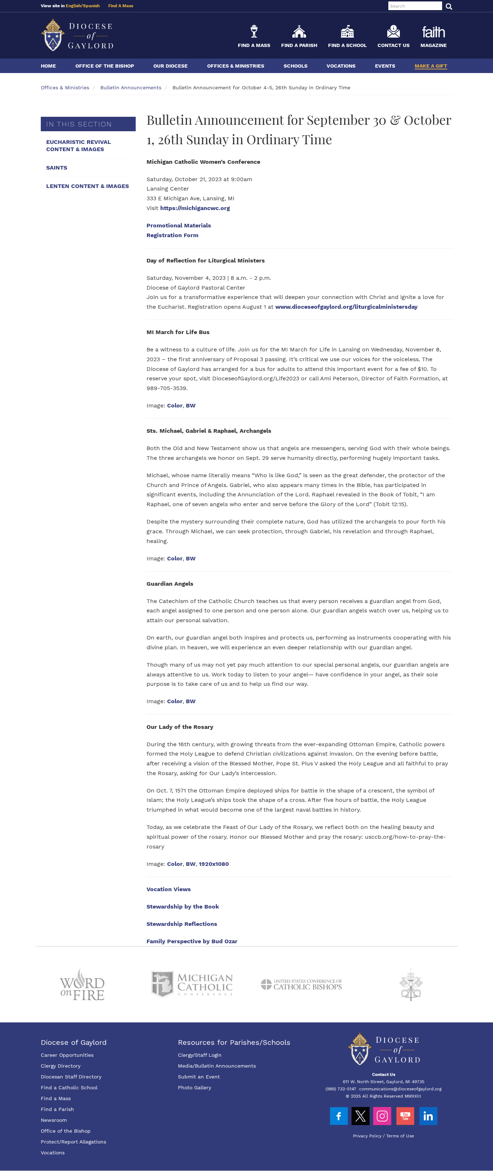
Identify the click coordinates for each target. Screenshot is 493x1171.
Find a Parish (299, 45)
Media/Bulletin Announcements (217, 1066)
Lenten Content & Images (87, 186)
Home (48, 66)
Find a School (347, 45)
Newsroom (54, 1120)
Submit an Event (199, 1077)
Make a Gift (431, 66)
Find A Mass (120, 5)
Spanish (91, 5)
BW (191, 405)
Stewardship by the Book (183, 906)
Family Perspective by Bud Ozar (192, 941)
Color (175, 405)
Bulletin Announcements (130, 87)
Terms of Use (400, 1135)
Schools (295, 66)
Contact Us (394, 45)
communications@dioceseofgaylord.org (400, 1088)
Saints (56, 167)
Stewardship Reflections (182, 923)
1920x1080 (214, 863)
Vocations (341, 66)
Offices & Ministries (235, 66)
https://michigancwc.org (195, 208)
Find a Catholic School (69, 1087)
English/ (74, 5)
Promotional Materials (179, 225)
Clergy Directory (60, 1066)
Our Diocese (170, 66)
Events (385, 66)
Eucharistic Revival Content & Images (78, 145)
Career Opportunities (67, 1055)
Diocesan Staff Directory (71, 1077)
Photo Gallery (194, 1087)
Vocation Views (169, 889)
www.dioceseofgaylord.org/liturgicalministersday (346, 306)
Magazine (433, 45)
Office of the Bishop (104, 66)
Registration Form (172, 235)
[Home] (77, 34)
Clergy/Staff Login (200, 1055)
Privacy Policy (367, 1135)
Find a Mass (254, 45)
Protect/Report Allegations (73, 1142)
